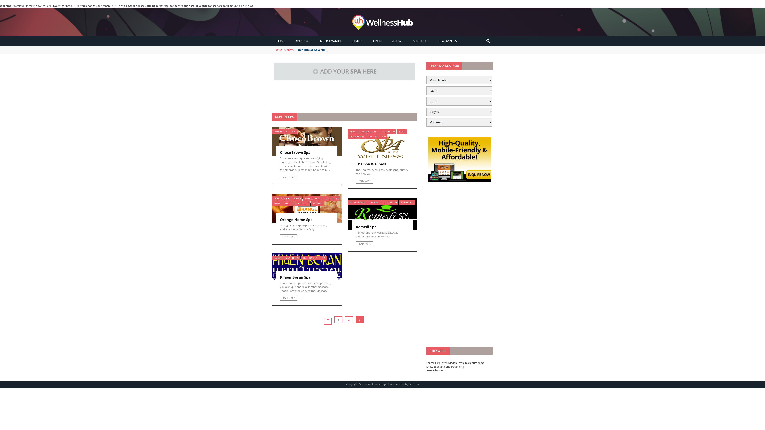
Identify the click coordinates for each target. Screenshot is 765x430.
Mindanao (421, 41)
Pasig (402, 131)
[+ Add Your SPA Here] (344, 71)
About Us (302, 41)
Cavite (356, 41)
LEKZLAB (414, 384)
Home (281, 41)
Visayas (397, 41)
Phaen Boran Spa (295, 277)
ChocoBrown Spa (295, 152)
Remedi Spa (366, 226)
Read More (289, 177)
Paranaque (407, 202)
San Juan (373, 136)
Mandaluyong (369, 131)
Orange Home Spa (296, 219)
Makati (353, 131)
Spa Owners (448, 41)
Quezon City (357, 136)
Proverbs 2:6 (434, 370)
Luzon (376, 41)
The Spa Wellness (371, 164)
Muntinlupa (280, 131)
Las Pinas (374, 202)
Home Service (281, 198)
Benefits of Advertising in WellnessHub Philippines (332, 50)
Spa (293, 131)
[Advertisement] (344, 103)
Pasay (277, 203)
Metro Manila (330, 41)
